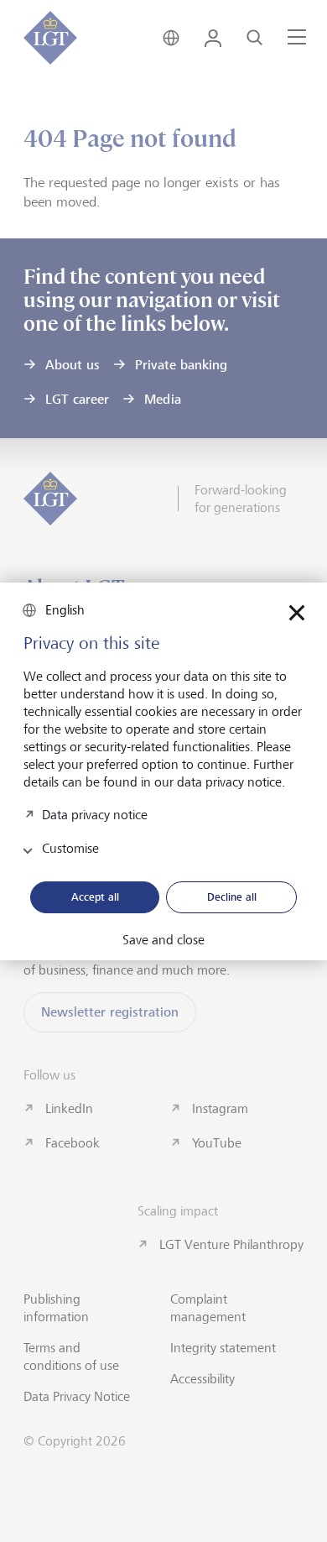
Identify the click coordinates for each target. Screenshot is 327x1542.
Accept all (95, 896)
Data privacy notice (95, 814)
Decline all (232, 896)
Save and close (163, 940)
